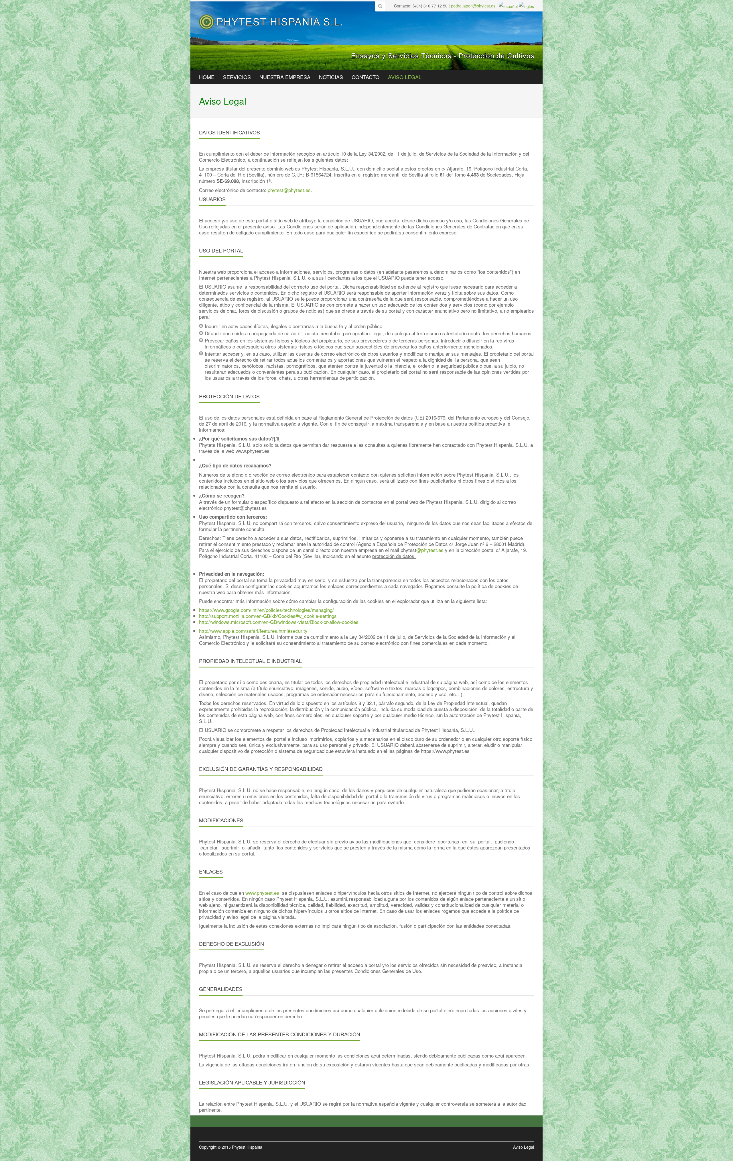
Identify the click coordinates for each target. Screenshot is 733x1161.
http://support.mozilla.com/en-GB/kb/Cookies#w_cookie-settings (268, 615)
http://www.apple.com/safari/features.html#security (253, 630)
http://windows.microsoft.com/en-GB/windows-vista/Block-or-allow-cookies (278, 621)
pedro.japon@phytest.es (473, 6)
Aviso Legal (523, 1147)
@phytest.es (430, 549)
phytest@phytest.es (289, 189)
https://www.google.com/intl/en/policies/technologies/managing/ (266, 609)
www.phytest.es (262, 892)
